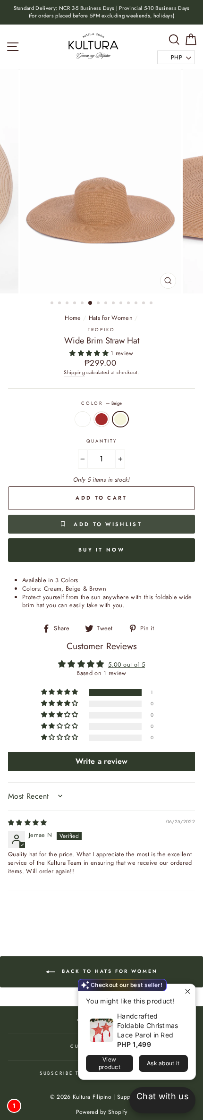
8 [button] (106, 303)
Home (73, 317)
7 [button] (99, 303)
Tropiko (101, 329)
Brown (101, 419)
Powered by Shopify (101, 1112)
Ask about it (163, 1063)
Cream (82, 419)
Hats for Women (111, 317)
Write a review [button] (101, 761)
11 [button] (129, 303)
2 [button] (60, 303)
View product (109, 1063)
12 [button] (137, 303)
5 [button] (83, 303)
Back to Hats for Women (108, 971)
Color (101, 404)
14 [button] (152, 303)
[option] (101, 12)
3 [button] (68, 303)
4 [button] (75, 303)
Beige (120, 419)
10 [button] (121, 303)
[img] (27, 822)
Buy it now (101, 549)
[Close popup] (187, 992)
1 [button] (53, 303)
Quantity (101, 441)
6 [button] (90, 303)
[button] (89, 353)
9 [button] (114, 303)
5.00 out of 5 (126, 664)
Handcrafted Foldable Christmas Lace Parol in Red (147, 1025)
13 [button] (144, 303)
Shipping (74, 372)
